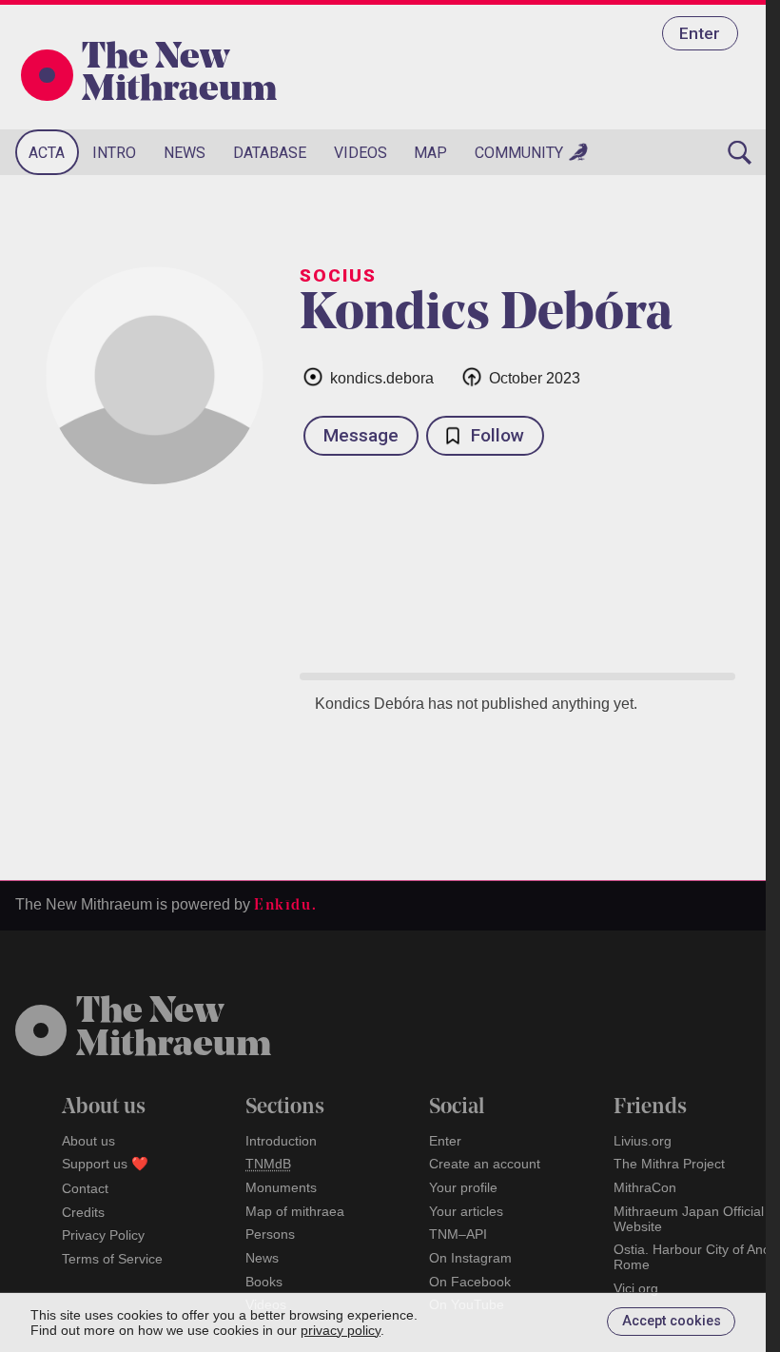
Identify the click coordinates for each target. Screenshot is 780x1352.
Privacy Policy (103, 1235)
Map (430, 153)
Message (361, 435)
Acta (47, 153)
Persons (270, 1234)
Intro (114, 153)
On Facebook (470, 1281)
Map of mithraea (294, 1211)
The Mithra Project (669, 1163)
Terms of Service (112, 1258)
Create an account (484, 1163)
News (184, 153)
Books (264, 1281)
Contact (85, 1188)
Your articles (466, 1211)
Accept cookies (671, 1321)
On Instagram (470, 1257)
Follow (497, 435)
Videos (360, 153)
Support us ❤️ (105, 1163)
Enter (699, 33)
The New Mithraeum (179, 75)
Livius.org (643, 1140)
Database (269, 153)
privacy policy (340, 1330)
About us (88, 1140)
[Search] (740, 152)
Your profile (463, 1187)
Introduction (281, 1140)
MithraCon (645, 1187)
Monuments (281, 1187)
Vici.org (636, 1288)
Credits (83, 1212)
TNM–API (458, 1234)
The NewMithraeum (173, 1029)
